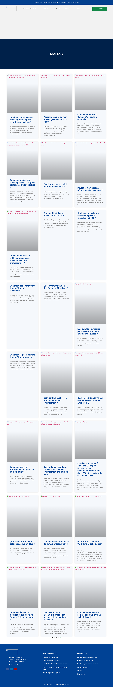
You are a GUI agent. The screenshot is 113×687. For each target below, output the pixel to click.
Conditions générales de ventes (87, 657)
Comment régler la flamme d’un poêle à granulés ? (22, 356)
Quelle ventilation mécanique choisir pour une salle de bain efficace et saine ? (56, 616)
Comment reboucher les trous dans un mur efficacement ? (55, 400)
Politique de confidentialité (85, 660)
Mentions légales (82, 667)
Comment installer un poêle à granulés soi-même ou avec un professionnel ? (20, 259)
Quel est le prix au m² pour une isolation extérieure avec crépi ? (90, 400)
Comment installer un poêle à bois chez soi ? (55, 214)
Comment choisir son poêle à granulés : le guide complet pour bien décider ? (22, 184)
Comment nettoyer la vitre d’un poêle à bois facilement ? (22, 288)
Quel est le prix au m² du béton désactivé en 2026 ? (22, 542)
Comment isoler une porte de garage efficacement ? (56, 542)
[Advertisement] (56, 26)
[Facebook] (7, 669)
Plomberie (46, 8)
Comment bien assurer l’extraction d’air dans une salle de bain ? (89, 614)
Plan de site (81, 674)
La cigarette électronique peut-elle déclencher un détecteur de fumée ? (89, 331)
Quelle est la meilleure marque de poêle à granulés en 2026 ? (88, 215)
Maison (58, 8)
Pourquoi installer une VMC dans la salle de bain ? (89, 544)
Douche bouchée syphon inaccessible (55, 664)
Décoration (68, 8)
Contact (79, 670)
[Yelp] (15, 669)
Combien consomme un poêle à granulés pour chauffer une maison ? (21, 119)
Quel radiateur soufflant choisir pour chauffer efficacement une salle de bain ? (56, 470)
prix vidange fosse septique (51, 673)
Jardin (78, 8)
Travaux (87, 8)
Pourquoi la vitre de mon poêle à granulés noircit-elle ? (55, 119)
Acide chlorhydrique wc (50, 657)
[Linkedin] (11, 669)
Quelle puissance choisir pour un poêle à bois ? (55, 185)
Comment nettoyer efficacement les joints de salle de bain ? (22, 469)
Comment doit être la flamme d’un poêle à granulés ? (87, 116)
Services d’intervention (29, 8)
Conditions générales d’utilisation (87, 664)
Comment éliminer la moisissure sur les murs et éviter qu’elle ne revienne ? (22, 616)
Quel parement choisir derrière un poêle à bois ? (56, 287)
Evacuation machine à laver (52, 660)
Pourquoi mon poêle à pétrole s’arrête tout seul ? (90, 189)
